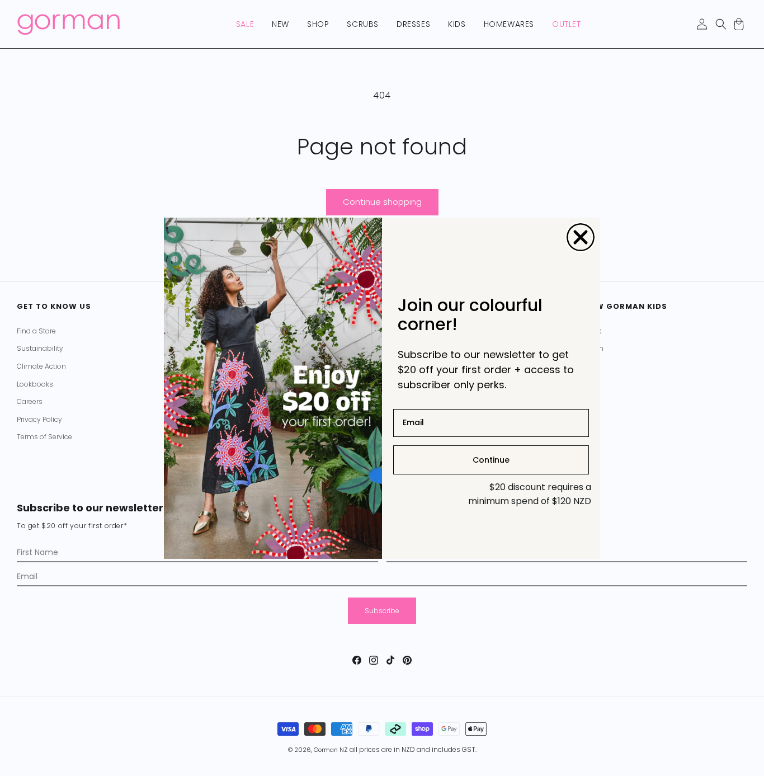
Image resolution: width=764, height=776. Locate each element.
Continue (491, 459)
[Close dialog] (581, 237)
